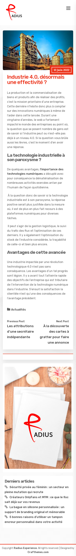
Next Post (62, 321)
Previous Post (16, 321)
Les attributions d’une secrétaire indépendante (20, 331)
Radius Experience (25, 548)
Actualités (18, 309)
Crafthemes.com (38, 552)
